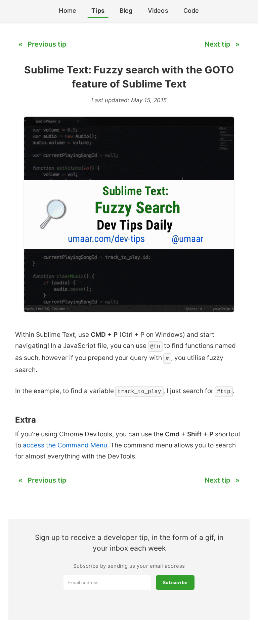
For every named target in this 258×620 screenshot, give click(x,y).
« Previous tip (42, 44)
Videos (158, 10)
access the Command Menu (65, 445)
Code (191, 10)
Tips (97, 10)
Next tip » (222, 44)
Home (67, 10)
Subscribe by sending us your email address (129, 565)
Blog (126, 10)
